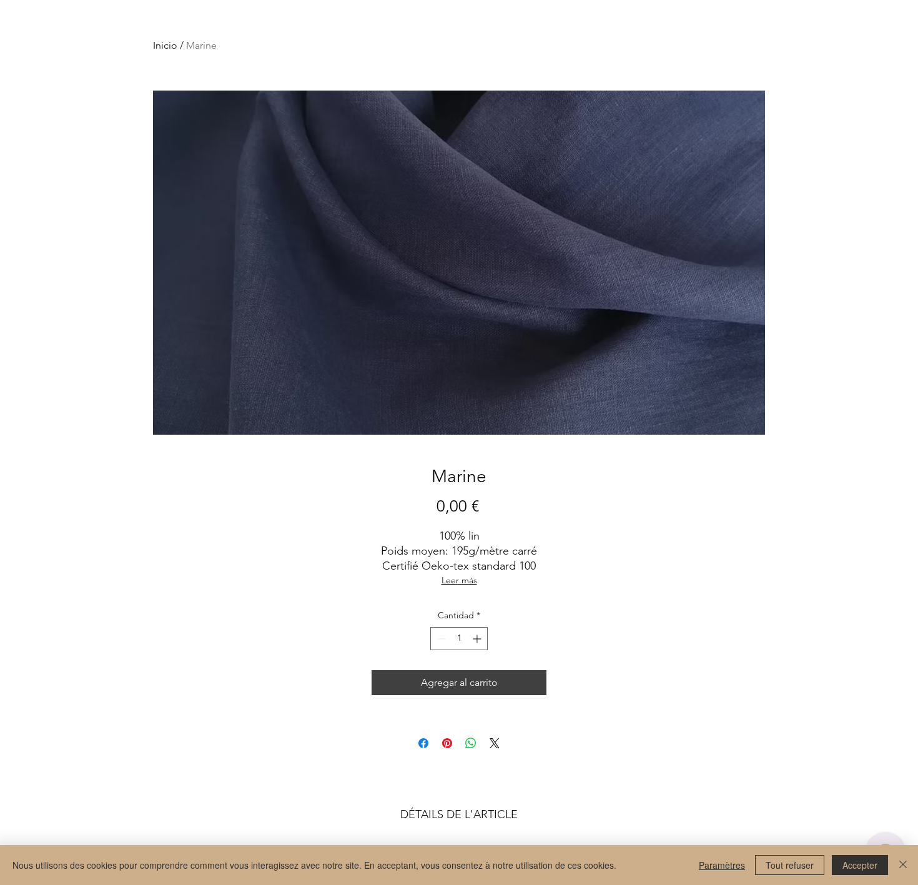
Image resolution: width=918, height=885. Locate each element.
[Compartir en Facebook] (423, 743)
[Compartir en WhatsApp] (470, 743)
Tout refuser (790, 865)
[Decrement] (440, 639)
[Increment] (478, 639)
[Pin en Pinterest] (447, 743)
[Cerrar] (903, 865)
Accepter (859, 865)
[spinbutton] (459, 639)
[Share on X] (494, 743)
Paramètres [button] (722, 865)
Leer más (459, 580)
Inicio (165, 45)
